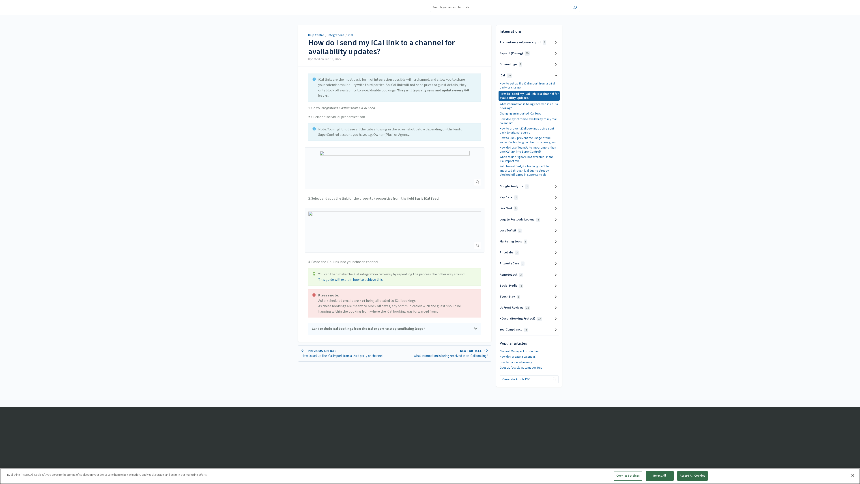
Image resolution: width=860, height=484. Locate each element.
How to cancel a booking (516, 362)
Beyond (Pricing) (514, 53)
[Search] (575, 8)
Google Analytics (514, 186)
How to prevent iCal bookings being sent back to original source (527, 130)
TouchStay (509, 296)
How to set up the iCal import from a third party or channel (527, 85)
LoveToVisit (510, 230)
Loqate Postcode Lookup (519, 219)
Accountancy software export (522, 42)
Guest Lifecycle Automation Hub (521, 367)
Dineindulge (510, 64)
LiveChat (508, 208)
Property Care (511, 263)
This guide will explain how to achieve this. (350, 279)
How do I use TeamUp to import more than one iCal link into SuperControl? (528, 149)
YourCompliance (513, 329)
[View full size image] (394, 168)
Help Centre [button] (287, 2)
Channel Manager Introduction (520, 351)
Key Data (508, 197)
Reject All (659, 476)
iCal (350, 35)
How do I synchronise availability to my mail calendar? (528, 121)
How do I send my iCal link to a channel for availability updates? (381, 47)
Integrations (336, 35)
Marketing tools (513, 241)
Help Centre (316, 35)
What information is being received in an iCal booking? (529, 106)
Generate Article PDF (516, 379)
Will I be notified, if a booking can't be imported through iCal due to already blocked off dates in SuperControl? (525, 170)
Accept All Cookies (692, 476)
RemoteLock (511, 274)
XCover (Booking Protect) (520, 318)
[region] (430, 476)
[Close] (853, 475)
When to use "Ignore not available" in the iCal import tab (527, 159)
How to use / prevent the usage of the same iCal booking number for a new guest (528, 140)
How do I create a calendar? (518, 356)
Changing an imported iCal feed (521, 113)
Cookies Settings (628, 476)
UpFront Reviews (514, 307)
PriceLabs (509, 252)
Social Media (511, 285)
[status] (394, 87)
